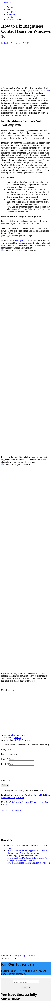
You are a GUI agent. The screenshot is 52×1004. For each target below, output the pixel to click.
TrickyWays (9, 2)
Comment (5, 780)
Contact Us (6, 955)
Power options (19, 240)
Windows (11, 14)
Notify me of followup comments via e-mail (23, 790)
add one (17, 737)
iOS (8, 9)
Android (10, 7)
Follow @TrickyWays (11, 811)
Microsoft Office (14, 19)
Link (9, 749)
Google (10, 17)
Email (4, 764)
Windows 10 (22, 735)
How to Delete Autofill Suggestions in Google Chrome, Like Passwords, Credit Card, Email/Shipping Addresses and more (27, 853)
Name (4, 759)
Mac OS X (11, 12)
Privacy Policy (18, 955)
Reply (3, 749)
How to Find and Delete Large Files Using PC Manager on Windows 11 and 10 (27, 859)
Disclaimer (31, 955)
